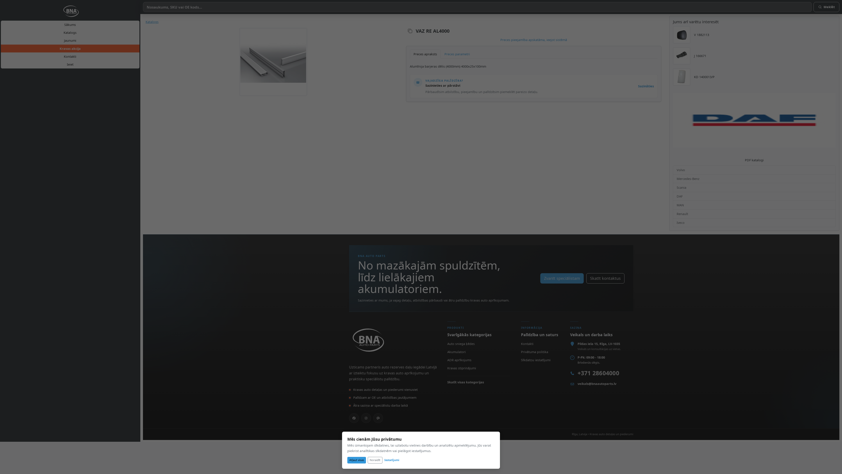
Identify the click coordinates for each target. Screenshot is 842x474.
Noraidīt (375, 460)
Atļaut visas (356, 460)
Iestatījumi (391, 460)
